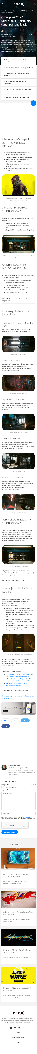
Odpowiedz (4, 790)
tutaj (28, 819)
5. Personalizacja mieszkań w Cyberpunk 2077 (17, 90)
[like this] (33, 34)
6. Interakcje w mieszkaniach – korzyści (17, 97)
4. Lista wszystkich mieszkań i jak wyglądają (15, 82)
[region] (18, 121)
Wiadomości (8, 11)
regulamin (28, 817)
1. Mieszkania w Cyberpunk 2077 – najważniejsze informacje (15, 61)
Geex (2, 11)
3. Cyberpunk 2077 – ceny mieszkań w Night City (16, 74)
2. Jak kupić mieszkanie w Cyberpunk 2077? (18, 67)
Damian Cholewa (6, 34)
